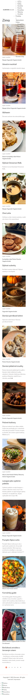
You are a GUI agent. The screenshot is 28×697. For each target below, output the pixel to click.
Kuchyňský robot (12, 156)
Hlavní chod (5, 474)
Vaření (9, 108)
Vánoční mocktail (9, 64)
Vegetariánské (17, 60)
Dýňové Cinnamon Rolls (12, 163)
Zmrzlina (22, 641)
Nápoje (4, 60)
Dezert (4, 156)
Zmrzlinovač (6, 643)
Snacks (19, 259)
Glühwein (6, 112)
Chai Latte (6, 213)
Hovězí (11, 474)
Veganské (10, 60)
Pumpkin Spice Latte (11, 540)
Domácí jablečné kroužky (12, 366)
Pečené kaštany (9, 422)
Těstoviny (21, 474)
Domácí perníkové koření (12, 316)
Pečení (18, 156)
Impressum (17, 679)
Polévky (16, 474)
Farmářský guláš (9, 593)
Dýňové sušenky (9, 265)
